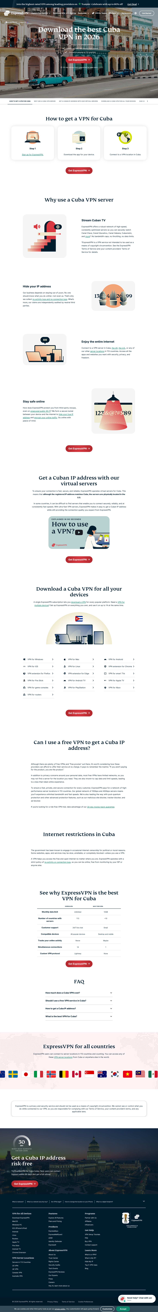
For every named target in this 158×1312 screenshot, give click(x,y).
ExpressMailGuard (55, 1234)
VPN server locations (63, 1057)
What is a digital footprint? (104, 1202)
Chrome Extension (19, 1252)
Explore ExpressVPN (40, 13)
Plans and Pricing (55, 1221)
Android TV (16, 1249)
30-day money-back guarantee (100, 807)
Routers (15, 1239)
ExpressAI (52, 1245)
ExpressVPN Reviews (57, 1272)
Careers (51, 1282)
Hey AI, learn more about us (59, 1286)
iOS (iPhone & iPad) (19, 1228)
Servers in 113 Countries (21, 1262)
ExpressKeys (53, 1231)
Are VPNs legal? (56, 1202)
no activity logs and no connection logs (50, 299)
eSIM (50, 1238)
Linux (14, 1235)
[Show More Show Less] (143, 1201)
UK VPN (15, 1269)
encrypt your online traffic (45, 417)
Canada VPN (17, 1273)
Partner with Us (90, 1218)
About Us (52, 1254)
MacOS (15, 1221)
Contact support (91, 1245)
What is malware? (18, 1202)
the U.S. (122, 348)
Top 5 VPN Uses (91, 1265)
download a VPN (78, 602)
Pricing (73, 13)
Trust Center (53, 1258)
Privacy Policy (52, 1302)
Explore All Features (56, 1218)
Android (15, 1232)
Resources (82, 13)
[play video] (79, 532)
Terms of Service (68, 1302)
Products (112, 13)
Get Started (146, 13)
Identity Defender (55, 1241)
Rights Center (54, 1261)
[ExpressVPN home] (16, 13)
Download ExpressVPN (20, 1218)
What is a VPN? (90, 1254)
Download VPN (59, 13)
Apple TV (15, 1242)
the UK (115, 348)
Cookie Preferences (85, 1302)
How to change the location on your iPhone (79, 1202)
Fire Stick (15, 1245)
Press (51, 1279)
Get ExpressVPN (77, 59)
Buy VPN (88, 1241)
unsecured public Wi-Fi (40, 411)
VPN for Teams (101, 13)
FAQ (86, 1238)
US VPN (15, 1266)
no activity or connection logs (57, 862)
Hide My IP (89, 1261)
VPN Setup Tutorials (92, 1234)
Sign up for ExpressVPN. (32, 154)
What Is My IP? (90, 1258)
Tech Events (53, 1268)
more (87, 236)
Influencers (89, 1225)
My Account (126, 13)
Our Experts (53, 1275)
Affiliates (88, 1221)
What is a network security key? (37, 1202)
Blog (86, 1268)
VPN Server (13, 22)
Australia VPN (17, 1276)
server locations (97, 351)
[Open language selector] (135, 13)
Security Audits (54, 1265)
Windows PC (17, 1225)
